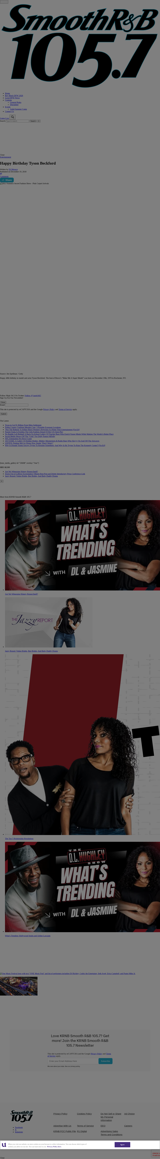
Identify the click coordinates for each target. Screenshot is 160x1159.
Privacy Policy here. (54, 1147)
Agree (122, 1145)
